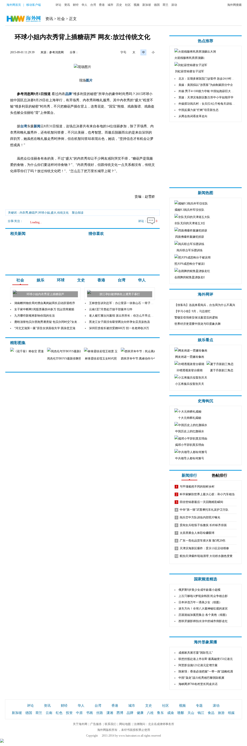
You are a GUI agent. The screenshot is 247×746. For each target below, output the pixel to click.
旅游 (221, 713)
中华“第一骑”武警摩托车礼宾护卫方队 (204, 509)
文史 (81, 280)
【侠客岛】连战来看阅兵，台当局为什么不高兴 (204, 305)
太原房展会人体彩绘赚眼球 (197, 533)
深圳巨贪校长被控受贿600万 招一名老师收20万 (119, 328)
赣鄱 (180, 713)
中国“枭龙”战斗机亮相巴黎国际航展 (201, 677)
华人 (84, 5)
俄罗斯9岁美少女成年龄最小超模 (199, 589)
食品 (211, 713)
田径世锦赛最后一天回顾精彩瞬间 (201, 502)
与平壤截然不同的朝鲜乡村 (197, 486)
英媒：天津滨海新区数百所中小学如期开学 (205, 97)
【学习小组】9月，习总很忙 (192, 311)
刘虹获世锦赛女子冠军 (189, 71)
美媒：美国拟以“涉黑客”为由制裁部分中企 (205, 85)
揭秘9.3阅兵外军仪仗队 (189, 209)
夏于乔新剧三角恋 (221, 370)
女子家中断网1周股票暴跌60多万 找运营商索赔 (44, 309)
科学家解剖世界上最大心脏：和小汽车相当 (207, 494)
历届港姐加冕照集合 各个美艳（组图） (203, 615)
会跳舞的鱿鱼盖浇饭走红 (190, 277)
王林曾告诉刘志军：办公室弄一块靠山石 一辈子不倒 (122, 303)
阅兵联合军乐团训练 (190, 250)
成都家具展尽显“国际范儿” (195, 652)
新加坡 (146, 5)
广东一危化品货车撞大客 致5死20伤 (202, 540)
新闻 (37, 126)
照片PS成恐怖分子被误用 (190, 263)
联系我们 (110, 724)
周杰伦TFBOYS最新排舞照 (64, 358)
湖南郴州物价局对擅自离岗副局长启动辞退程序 (44, 303)
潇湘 (109, 713)
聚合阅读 (77, 212)
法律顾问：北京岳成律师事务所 (154, 724)
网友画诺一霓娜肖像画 (189, 357)
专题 (199, 705)
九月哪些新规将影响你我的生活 (34, 315)
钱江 (201, 713)
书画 (89, 713)
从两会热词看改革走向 (192, 116)
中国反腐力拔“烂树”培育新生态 (198, 110)
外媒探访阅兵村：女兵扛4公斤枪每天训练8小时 (208, 103)
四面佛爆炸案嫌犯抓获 (189, 236)
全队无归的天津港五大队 (190, 223)
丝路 (99, 713)
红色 (59, 713)
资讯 (67, 5)
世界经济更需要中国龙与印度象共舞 (197, 324)
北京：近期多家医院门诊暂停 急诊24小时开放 (207, 78)
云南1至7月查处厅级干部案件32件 (110, 309)
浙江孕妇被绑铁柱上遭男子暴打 (119, 294)
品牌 (68, 94)
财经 (76, 5)
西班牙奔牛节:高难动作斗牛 (138, 358)
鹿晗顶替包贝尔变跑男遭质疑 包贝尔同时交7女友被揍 (48, 322)
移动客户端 (33, 5)
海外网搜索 (234, 5)
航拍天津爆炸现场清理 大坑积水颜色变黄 (206, 556)
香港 (102, 5)
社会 (61, 19)
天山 (190, 713)
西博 (120, 713)
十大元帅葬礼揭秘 (189, 418)
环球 (61, 280)
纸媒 (231, 713)
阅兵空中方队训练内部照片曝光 (200, 517)
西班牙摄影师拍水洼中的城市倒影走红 (203, 621)
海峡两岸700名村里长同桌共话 (198, 684)
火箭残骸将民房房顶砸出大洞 (193, 58)
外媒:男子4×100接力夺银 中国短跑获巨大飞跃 (207, 91)
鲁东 (160, 713)
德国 (157, 5)
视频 (136, 5)
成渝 (170, 713)
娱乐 (40, 280)
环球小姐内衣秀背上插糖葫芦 (45, 294)
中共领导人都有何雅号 (189, 458)
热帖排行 (219, 475)
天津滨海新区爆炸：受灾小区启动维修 (204, 548)
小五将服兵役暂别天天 (189, 384)
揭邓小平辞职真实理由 (189, 445)
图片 (89, 80)
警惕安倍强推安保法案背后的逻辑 (196, 317)
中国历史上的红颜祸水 (189, 431)
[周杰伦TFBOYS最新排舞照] (77, 351)
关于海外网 (80, 724)
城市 (110, 5)
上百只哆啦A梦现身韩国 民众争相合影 (203, 596)
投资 (69, 713)
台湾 (93, 5)
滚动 (174, 5)
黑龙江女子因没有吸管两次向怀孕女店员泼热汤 (119, 322)
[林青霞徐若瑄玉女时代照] (110, 351)
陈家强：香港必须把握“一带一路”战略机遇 (205, 671)
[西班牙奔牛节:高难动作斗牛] (145, 351)
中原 (79, 713)
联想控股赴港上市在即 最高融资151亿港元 (205, 659)
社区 (128, 5)
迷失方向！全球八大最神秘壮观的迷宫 (203, 608)
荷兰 (165, 5)
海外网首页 (14, 5)
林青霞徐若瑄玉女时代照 (101, 358)
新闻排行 (189, 475)
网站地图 (125, 724)
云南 (49, 713)
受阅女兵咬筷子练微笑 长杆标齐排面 (203, 525)
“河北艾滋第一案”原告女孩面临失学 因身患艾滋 (44, 328)
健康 (140, 713)
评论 (58, 5)
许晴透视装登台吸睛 (190, 370)
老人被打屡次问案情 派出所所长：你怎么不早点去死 (122, 315)
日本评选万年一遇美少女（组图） (200, 602)
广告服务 (96, 724)
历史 (119, 5)
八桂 (150, 713)
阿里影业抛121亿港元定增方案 (198, 665)
